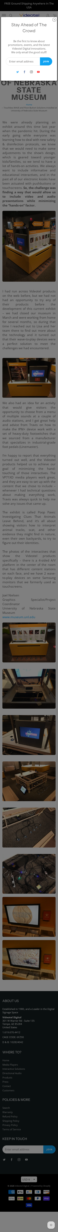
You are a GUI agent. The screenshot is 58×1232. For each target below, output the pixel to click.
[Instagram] (31, 72)
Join (46, 61)
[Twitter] (17, 72)
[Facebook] (24, 72)
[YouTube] (38, 72)
